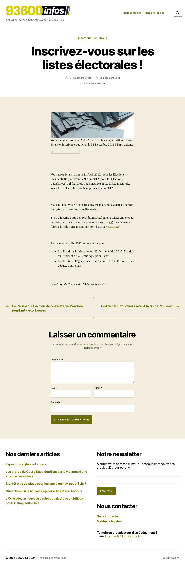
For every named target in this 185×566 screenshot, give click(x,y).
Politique (100, 38)
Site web (55, 402)
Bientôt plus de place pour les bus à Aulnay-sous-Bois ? (46, 483)
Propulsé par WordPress (52, 557)
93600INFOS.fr (25, 557)
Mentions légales (154, 12)
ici (110, 222)
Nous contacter (132, 12)
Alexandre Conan (82, 77)
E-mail (98, 388)
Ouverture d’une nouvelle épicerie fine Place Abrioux (44, 491)
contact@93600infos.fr (124, 536)
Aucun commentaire (94, 83)
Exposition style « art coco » (26, 464)
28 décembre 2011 (110, 77)
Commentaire (57, 359)
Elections (84, 38)
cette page (113, 227)
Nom (54, 388)
